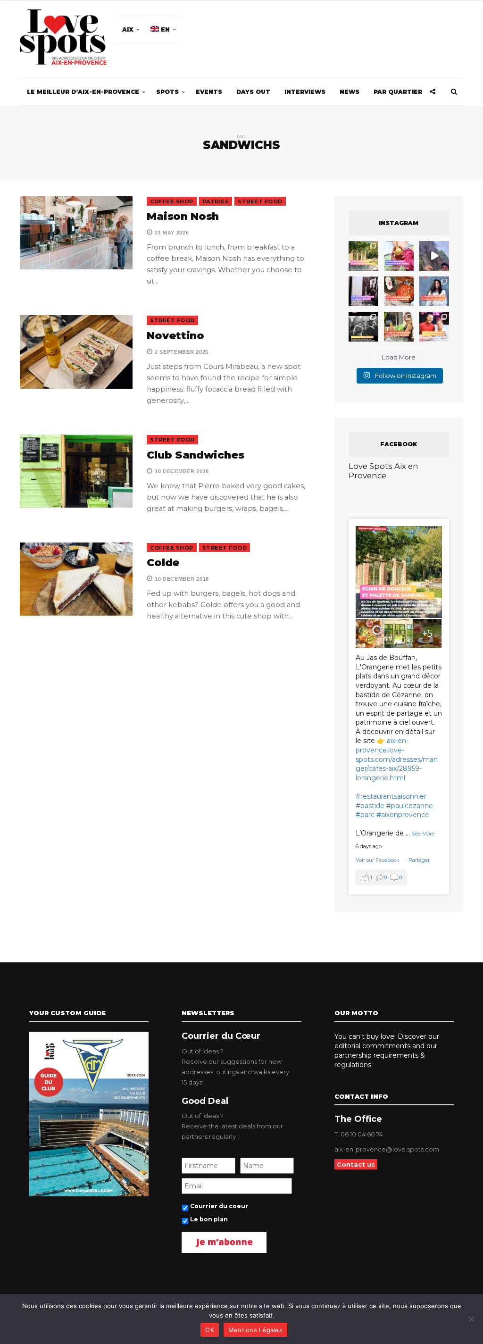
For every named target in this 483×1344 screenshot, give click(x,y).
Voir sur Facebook (378, 860)
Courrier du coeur (219, 1206)
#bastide (370, 805)
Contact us (356, 1164)
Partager (419, 860)
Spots (167, 91)
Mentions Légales (255, 1330)
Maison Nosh (183, 216)
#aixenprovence (402, 814)
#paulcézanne (409, 805)
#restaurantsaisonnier (391, 796)
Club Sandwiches (195, 455)
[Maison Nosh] (76, 232)
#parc (365, 814)
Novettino (175, 335)
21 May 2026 (171, 232)
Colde (163, 562)
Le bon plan (209, 1219)
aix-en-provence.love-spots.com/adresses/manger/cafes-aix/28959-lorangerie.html (397, 759)
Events (209, 91)
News (349, 91)
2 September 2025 (180, 352)
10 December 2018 (181, 471)
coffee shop (171, 201)
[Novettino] (76, 351)
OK (209, 1330)
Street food (260, 201)
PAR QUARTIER (398, 91)
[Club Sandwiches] (76, 471)
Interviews (304, 91)
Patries (215, 201)
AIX (127, 29)
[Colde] (76, 579)
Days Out (253, 91)
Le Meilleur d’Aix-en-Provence (83, 91)
